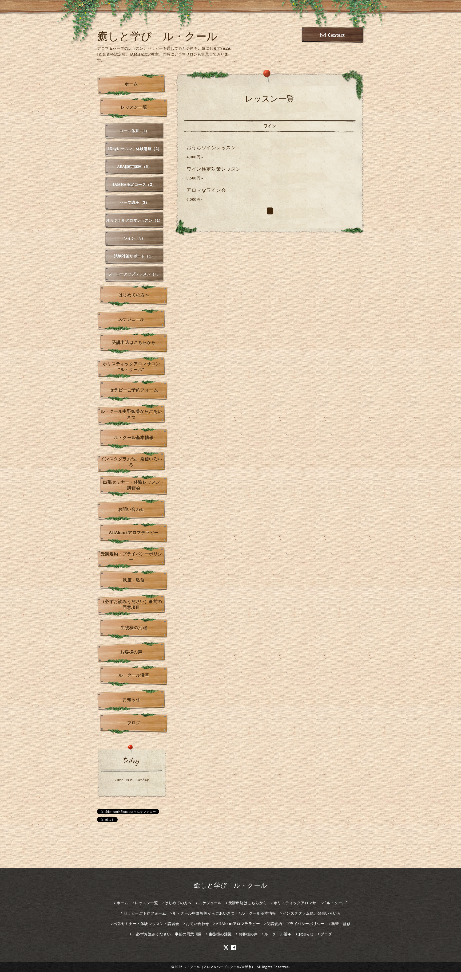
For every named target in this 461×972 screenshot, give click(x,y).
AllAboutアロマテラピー (134, 532)
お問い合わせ (131, 509)
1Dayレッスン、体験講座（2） (135, 148)
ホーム (131, 84)
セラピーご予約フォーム (134, 390)
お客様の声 (131, 651)
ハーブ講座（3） (134, 202)
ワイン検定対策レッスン (213, 169)
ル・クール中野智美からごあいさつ (131, 414)
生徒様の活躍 (134, 627)
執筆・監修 (134, 580)
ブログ (134, 722)
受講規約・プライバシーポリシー (131, 556)
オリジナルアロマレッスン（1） (134, 220)
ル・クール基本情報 (134, 437)
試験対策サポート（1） (134, 256)
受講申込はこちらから (134, 342)
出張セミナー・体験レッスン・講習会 (134, 485)
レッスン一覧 (134, 107)
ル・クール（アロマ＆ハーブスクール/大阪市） (219, 967)
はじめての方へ (133, 294)
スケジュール (131, 319)
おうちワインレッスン (211, 147)
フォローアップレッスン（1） (134, 274)
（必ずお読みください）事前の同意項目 (131, 604)
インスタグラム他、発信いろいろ (131, 461)
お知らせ (131, 699)
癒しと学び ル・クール (157, 36)
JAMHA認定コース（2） (134, 184)
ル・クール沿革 (133, 675)
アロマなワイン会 (206, 190)
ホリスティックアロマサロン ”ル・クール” (131, 366)
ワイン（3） (134, 238)
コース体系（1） (134, 130)
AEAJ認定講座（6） (134, 166)
